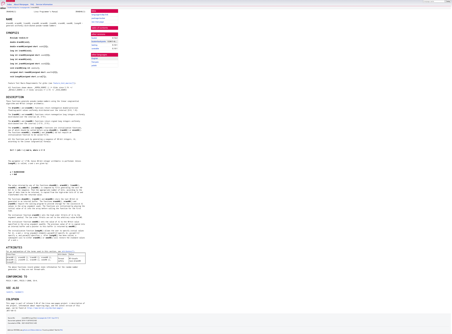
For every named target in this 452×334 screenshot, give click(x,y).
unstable (95, 48)
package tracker (98, 18)
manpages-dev (25, 7)
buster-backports (13, 7)
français (95, 62)
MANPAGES (10, 1)
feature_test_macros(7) (63, 83)
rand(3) (9, 292)
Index (9, 4)
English (95, 58)
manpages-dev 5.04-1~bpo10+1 (47, 318)
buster (94, 38)
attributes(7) (68, 251)
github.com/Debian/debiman (32, 330)
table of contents (100, 28)
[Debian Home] (3, 5)
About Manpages (21, 4)
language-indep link (100, 15)
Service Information (44, 4)
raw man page (98, 22)
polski (94, 65)
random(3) (19, 292)
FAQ (32, 4)
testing (94, 45)
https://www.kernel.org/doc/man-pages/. (45, 308)
